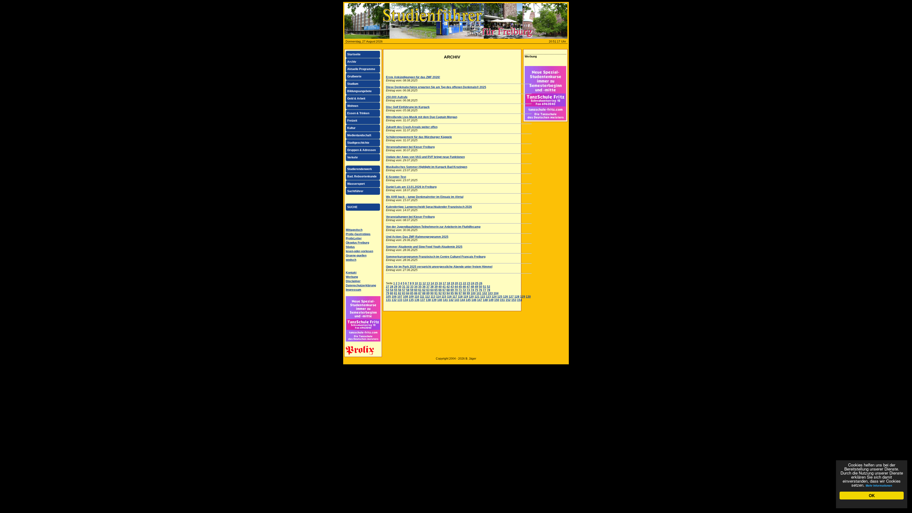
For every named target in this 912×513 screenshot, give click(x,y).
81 (395, 293)
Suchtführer (355, 191)
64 (432, 290)
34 (416, 286)
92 (440, 293)
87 (420, 293)
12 (424, 283)
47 (468, 286)
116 (449, 296)
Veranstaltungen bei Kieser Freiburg (410, 147)
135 (411, 300)
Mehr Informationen (879, 485)
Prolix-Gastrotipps (358, 234)
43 (452, 286)
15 (436, 283)
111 (422, 296)
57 (403, 290)
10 (416, 283)
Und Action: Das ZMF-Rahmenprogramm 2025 (417, 236)
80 (391, 293)
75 (476, 290)
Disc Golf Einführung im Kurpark (408, 107)
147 (479, 300)
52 (488, 286)
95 (452, 293)
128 (516, 296)
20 (456, 283)
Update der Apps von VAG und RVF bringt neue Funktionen (425, 157)
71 (460, 290)
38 (432, 286)
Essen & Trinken (358, 113)
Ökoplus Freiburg (357, 242)
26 (480, 283)
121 (477, 296)
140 (439, 300)
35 (420, 286)
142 (451, 300)
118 (460, 296)
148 (485, 300)
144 (462, 300)
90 (432, 293)
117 (454, 296)
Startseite (354, 54)
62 (424, 290)
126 (505, 296)
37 (428, 286)
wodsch (351, 259)
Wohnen (352, 106)
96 (456, 293)
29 (395, 286)
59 (411, 290)
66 (440, 290)
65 (436, 290)
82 (399, 293)
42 (448, 286)
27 (387, 286)
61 (420, 290)
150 (496, 300)
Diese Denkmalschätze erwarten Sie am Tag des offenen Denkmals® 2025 (436, 87)
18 (448, 283)
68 (448, 290)
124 (494, 296)
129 (522, 296)
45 (460, 286)
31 (403, 286)
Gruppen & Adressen (361, 150)
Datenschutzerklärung (361, 285)
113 (433, 296)
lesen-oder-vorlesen (359, 251)
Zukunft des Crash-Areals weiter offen (411, 127)
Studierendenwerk (359, 169)
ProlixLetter (354, 238)
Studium (352, 84)
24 (472, 283)
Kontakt (351, 272)
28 (391, 286)
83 (403, 293)
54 (391, 290)
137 (422, 300)
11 (420, 283)
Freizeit (352, 120)
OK (872, 495)
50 (480, 286)
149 (491, 300)
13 (428, 283)
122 (482, 296)
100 (473, 293)
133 (399, 300)
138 (428, 300)
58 (407, 290)
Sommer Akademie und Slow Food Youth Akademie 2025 (424, 246)
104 (496, 293)
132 (394, 300)
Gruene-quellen (356, 255)
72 (464, 290)
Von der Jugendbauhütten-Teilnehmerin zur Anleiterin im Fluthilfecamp (433, 226)
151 (502, 300)
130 (528, 296)
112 (427, 296)
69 (452, 290)
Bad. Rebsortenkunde (362, 176)
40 (440, 286)
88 (424, 293)
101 (478, 293)
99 (468, 293)
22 (464, 283)
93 (444, 293)
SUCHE (352, 207)
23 (468, 283)
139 (434, 300)
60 (416, 290)
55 (395, 290)
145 (468, 300)
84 (407, 293)
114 (438, 296)
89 (428, 293)
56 (399, 290)
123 (488, 296)
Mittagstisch (354, 230)
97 (460, 293)
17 (444, 283)
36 (424, 286)
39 (436, 286)
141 (445, 300)
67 (444, 290)
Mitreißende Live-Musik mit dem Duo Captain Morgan (421, 117)
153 (513, 300)
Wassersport (356, 183)
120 (471, 296)
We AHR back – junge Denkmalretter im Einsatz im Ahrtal (424, 197)
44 (456, 286)
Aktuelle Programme (361, 69)
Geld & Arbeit (356, 98)
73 (468, 290)
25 (476, 283)
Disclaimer (353, 281)
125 (499, 296)
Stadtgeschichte (358, 142)
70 (456, 290)
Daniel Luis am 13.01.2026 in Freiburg (411, 187)
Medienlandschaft (359, 135)
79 (387, 293)
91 (436, 293)
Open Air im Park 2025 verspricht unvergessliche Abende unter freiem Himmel (439, 266)
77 (484, 290)
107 (399, 296)
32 (407, 286)
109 (411, 296)
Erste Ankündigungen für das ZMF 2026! (413, 77)
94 (448, 293)
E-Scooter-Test (396, 177)
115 (444, 296)
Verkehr (352, 157)
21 (460, 283)
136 (416, 300)
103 (490, 293)
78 (488, 290)
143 (456, 300)
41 (444, 286)
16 (440, 283)
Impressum (353, 289)
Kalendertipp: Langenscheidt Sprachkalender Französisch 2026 (429, 207)
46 (464, 286)
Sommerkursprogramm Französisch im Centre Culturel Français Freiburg (435, 256)
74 (472, 290)
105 (388, 296)
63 (428, 290)
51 (484, 286)
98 (464, 293)
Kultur (351, 128)
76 (480, 290)
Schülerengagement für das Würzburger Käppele (419, 137)
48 (472, 286)
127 (511, 296)
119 (465, 296)
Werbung (352, 277)
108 (405, 296)
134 (405, 300)
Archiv (351, 61)
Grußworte (354, 76)
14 (432, 283)
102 (484, 293)
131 (388, 300)
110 (416, 296)
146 (473, 300)
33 (411, 286)
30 (399, 286)
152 (508, 300)
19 (452, 283)
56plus (350, 247)
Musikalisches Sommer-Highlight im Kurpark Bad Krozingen (426, 167)
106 (394, 296)
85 (411, 293)
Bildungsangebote (359, 91)
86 (416, 293)
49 (476, 286)
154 (519, 300)
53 (387, 290)
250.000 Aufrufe (397, 97)
